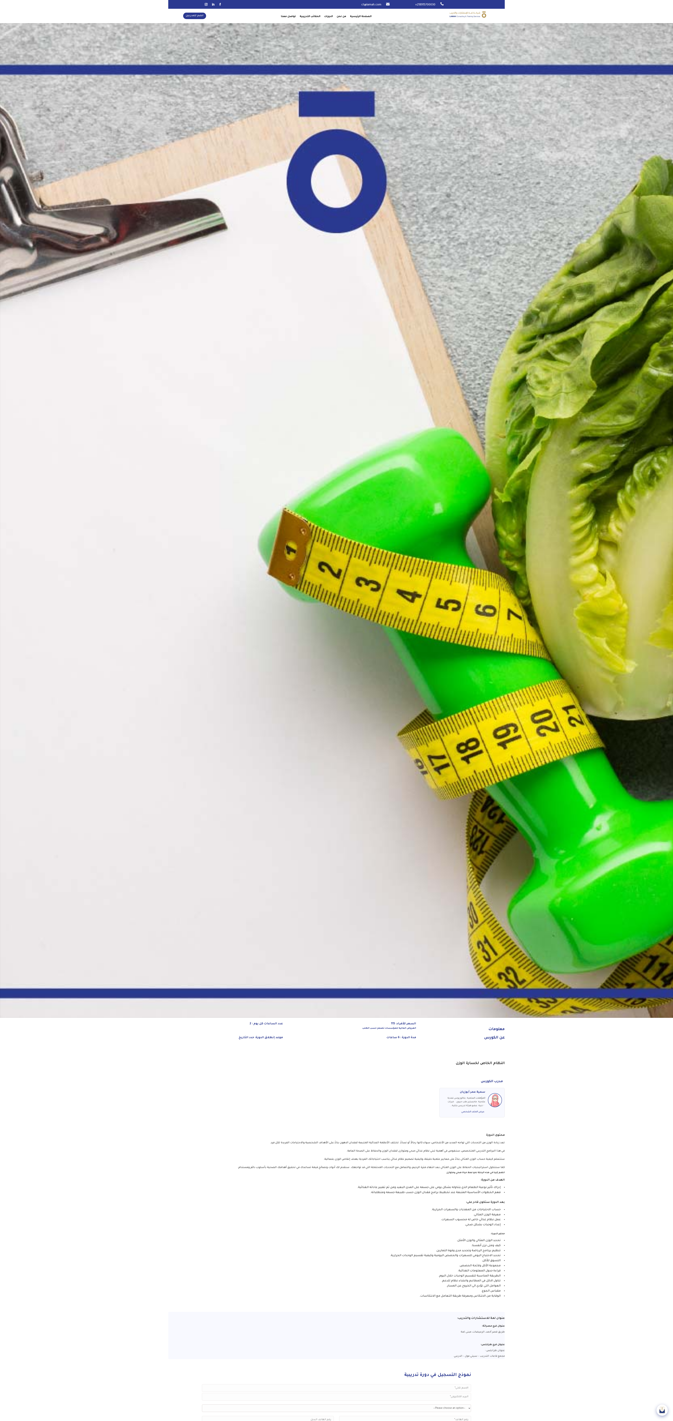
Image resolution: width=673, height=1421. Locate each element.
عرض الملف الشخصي (472, 1112)
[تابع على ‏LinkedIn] (213, 4)
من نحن (341, 16)
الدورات (328, 16)
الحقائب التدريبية (310, 16)
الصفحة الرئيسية (361, 16)
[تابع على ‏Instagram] (206, 4)
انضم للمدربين (194, 15)
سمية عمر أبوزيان (472, 1092)
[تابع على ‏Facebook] (220, 4)
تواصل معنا (288, 16)
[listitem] (336, 1356)
